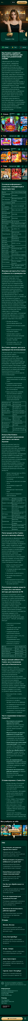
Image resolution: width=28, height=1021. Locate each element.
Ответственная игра (6, 995)
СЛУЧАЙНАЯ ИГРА (14, 830)
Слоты (24, 47)
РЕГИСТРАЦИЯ (22, 2)
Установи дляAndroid (6, 1007)
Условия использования (7, 992)
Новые (6, 47)
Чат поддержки (5, 1000)
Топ (15, 47)
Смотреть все (14, 114)
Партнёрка (4, 1003)
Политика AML (5, 993)
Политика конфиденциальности (9, 990)
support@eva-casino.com (7, 1001)
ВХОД (13, 2)
